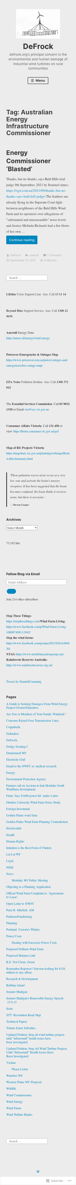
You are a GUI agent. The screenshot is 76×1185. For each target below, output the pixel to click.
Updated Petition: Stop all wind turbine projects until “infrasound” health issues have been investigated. (35, 1038)
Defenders (12, 733)
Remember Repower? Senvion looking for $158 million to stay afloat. (35, 970)
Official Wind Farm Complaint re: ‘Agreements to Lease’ (35, 895)
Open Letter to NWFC (20, 903)
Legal (9, 861)
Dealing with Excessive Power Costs (34, 942)
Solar (9, 1008)
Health (10, 835)
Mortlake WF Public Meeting (30, 880)
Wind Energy (14, 1101)
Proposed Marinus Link (20, 955)
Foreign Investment (18, 809)
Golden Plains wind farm (21, 815)
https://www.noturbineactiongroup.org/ (40, 654)
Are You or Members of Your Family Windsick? (36, 714)
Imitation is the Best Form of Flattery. (29, 848)
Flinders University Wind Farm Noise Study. (33, 802)
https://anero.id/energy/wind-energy (28, 338)
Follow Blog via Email (23, 574)
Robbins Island (15, 985)
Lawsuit (34, 255)
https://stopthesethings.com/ (23, 621)
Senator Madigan (16, 992)
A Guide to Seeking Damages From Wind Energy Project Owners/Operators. (37, 706)
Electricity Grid (15, 759)
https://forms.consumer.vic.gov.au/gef (36, 431)
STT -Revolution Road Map (23, 1015)
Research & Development (22, 979)
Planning (11, 923)
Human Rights (15, 841)
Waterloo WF (14, 1075)
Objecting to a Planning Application (28, 887)
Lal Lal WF (13, 854)
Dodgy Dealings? (17, 746)
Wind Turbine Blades (19, 1114)
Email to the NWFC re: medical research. (31, 766)
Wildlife (11, 1088)
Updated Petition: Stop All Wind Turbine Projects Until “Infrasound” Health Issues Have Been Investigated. (36, 1052)
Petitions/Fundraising (19, 916)
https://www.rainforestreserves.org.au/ (29, 665)
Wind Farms (13, 1108)
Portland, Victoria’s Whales (23, 929)
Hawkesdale (13, 828)
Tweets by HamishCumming (23, 681)
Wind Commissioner (19, 1095)
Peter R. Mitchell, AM (20, 910)
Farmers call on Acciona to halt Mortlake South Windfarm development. (35, 787)
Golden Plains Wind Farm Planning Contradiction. (37, 822)
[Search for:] (27, 277)
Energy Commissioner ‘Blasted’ (28, 161)
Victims (11, 1062)
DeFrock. (12, 740)
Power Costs (14, 936)
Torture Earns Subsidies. (21, 1028)
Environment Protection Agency (26, 779)
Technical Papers (16, 1021)
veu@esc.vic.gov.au (37, 409)
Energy (10, 772)
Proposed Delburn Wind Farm (24, 949)
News (9, 874)
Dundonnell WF (16, 753)
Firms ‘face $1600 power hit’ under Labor (32, 796)
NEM (9, 867)
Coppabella (13, 727)
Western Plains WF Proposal (24, 1082)
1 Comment (54, 255)
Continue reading (20, 241)
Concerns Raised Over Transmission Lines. (32, 720)
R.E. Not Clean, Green (20, 962)
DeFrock (38, 46)
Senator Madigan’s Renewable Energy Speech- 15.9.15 (35, 1000)
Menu (40, 80)
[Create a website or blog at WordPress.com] (38, 1171)
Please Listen (20, 1069)
